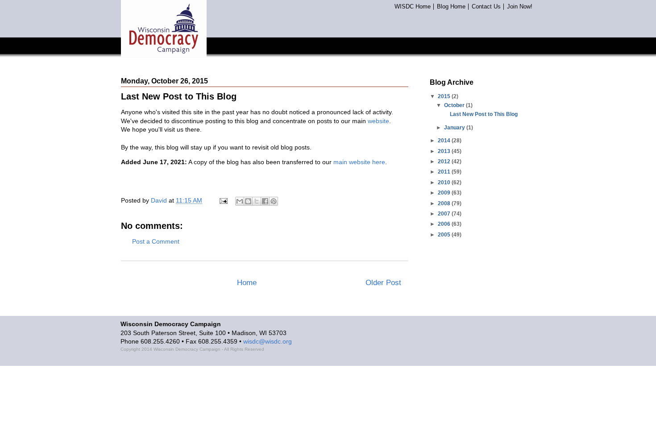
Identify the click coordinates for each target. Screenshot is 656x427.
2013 (445, 151)
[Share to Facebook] (265, 201)
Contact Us (486, 7)
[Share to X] (256, 201)
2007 (445, 214)
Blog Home (451, 7)
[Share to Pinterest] (273, 201)
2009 (445, 193)
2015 (445, 96)
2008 (445, 203)
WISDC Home (412, 7)
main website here (359, 162)
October (455, 105)
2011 (445, 172)
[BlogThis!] (248, 201)
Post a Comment (155, 241)
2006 (445, 224)
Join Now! (519, 7)
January (455, 127)
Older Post (383, 282)
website (378, 120)
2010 (445, 182)
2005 (445, 235)
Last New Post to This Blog (484, 114)
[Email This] (239, 201)
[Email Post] (222, 200)
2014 (445, 140)
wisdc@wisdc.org (267, 341)
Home (247, 282)
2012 (445, 161)
